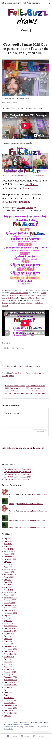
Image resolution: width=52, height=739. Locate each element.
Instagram (29, 175)
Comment (40, 432)
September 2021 (10, 574)
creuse (42, 373)
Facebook (20, 175)
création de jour (17, 373)
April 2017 (8, 621)
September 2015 (11, 654)
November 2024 (10, 559)
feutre (11, 375)
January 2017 (9, 623)
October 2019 (9, 610)
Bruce (29, 366)
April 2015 (8, 667)
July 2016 (7, 636)
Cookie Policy (9, 729)
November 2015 (10, 649)
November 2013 (10, 708)
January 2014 (9, 703)
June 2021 (8, 582)
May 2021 (7, 585)
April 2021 (8, 587)
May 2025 (8, 544)
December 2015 (10, 646)
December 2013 (10, 705)
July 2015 (7, 659)
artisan (35, 373)
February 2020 (10, 600)
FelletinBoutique (9, 210)
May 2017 (7, 618)
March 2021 (9, 590)
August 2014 (9, 687)
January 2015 (9, 674)
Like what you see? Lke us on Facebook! (23, 448)
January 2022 (9, 572)
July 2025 (7, 538)
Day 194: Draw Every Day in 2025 (17, 479)
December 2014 (10, 677)
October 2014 (9, 682)
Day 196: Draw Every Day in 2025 (17, 474)
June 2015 (8, 662)
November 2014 (10, 680)
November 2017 (10, 613)
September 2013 (10, 713)
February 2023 (10, 569)
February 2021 (10, 592)
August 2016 (9, 633)
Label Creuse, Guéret (19, 293)
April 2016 (8, 641)
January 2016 (9, 644)
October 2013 (9, 710)
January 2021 (9, 595)
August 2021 (9, 577)
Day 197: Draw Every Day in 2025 (17, 472)
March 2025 (9, 549)
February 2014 (10, 700)
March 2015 (9, 669)
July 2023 (7, 562)
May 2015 (8, 664)
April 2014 (8, 695)
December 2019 (10, 605)
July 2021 (7, 579)
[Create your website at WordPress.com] (26, 3)
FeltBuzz (29, 208)
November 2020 (10, 597)
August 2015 (9, 656)
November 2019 (10, 608)
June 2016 (8, 639)
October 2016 (9, 628)
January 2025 (9, 554)
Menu (25, 30)
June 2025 (8, 541)
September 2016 (11, 631)
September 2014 (11, 685)
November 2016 (10, 626)
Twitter (40, 175)
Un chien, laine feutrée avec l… (30, 504)
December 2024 (10, 556)
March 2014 (9, 698)
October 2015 (9, 651)
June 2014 (8, 692)
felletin (5, 375)
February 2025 (10, 551)
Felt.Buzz (21, 208)
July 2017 (7, 615)
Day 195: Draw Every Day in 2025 (17, 477)
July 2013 (7, 715)
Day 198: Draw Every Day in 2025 (17, 469)
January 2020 (9, 603)
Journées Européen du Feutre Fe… (32, 520)
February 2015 (10, 672)
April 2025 (8, 546)
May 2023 (8, 564)
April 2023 (8, 567)
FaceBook (23, 187)
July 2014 (7, 690)
